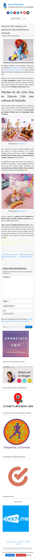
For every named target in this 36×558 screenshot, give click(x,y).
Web (4, 310)
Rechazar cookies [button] (21, 555)
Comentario (7, 277)
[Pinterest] (14, 14)
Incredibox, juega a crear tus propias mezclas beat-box (9, 257)
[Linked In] (17, 14)
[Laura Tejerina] (18, 6)
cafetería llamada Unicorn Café (14, 70)
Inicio (8, 542)
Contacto (18, 544)
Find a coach (17, 502)
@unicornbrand (21, 144)
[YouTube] (24, 14)
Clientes (27, 542)
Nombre (5, 301)
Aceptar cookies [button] (10, 555)
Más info (28, 555)
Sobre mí (14, 542)
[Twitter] (11, 14)
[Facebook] (8, 14)
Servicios (21, 542)
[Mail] (27, 14)
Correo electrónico (9, 306)
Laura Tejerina (16, 36)
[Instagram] (21, 14)
